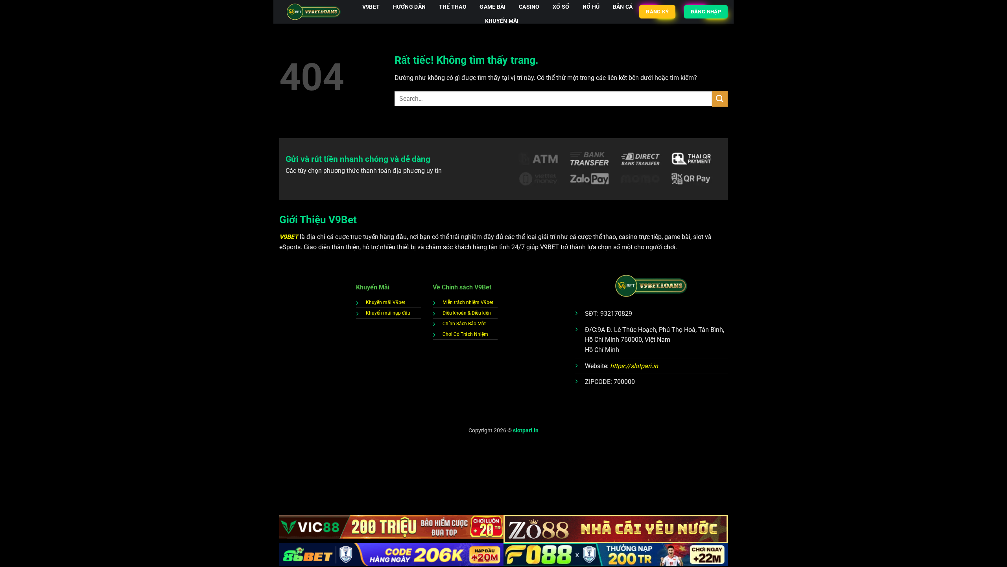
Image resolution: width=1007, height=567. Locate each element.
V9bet (371, 7)
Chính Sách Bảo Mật (464, 323)
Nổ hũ (591, 7)
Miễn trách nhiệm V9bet (468, 302)
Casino (529, 7)
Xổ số (561, 7)
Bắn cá (623, 7)
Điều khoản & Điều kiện (467, 313)
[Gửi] (720, 98)
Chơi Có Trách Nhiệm (465, 334)
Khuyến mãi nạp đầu (388, 313)
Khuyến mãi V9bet (385, 302)
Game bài (492, 7)
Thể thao (453, 7)
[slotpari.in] (313, 12)
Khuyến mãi (502, 21)
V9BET (289, 237)
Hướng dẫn (409, 7)
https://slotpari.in (634, 366)
